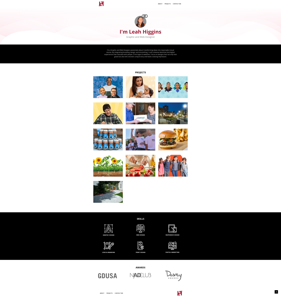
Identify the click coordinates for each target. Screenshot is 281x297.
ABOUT (160, 4)
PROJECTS (168, 4)
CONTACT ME (177, 4)
